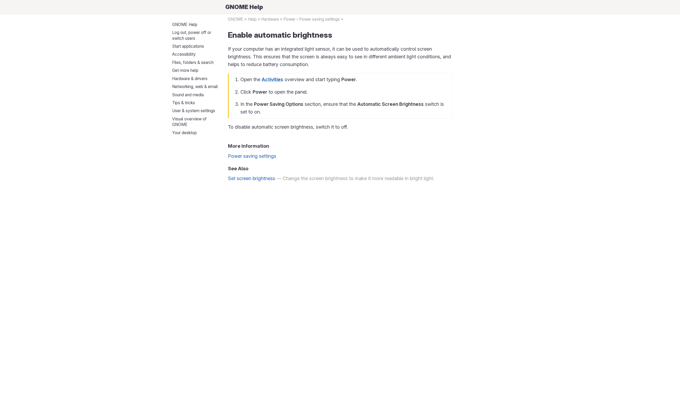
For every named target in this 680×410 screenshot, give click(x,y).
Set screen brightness (251, 178)
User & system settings (193, 110)
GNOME (235, 19)
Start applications (188, 46)
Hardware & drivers (189, 78)
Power (289, 19)
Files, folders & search (193, 62)
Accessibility (184, 54)
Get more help (185, 70)
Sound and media (188, 94)
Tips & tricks (183, 102)
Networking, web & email (195, 86)
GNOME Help (184, 24)
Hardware (270, 19)
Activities (272, 79)
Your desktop (184, 132)
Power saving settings (319, 19)
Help (252, 19)
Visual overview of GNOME (189, 121)
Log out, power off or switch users (191, 35)
